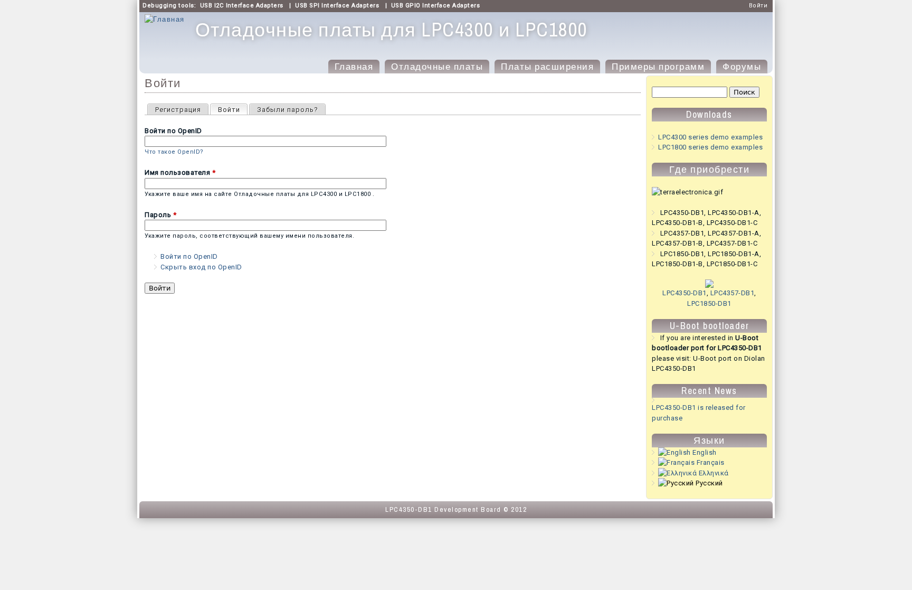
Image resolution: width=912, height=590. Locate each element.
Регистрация (178, 110)
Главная (354, 66)
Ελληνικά (713, 473)
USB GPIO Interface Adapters (435, 5)
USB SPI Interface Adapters (337, 5)
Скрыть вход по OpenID (201, 267)
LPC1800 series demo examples (710, 147)
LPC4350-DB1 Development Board (443, 509)
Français (710, 462)
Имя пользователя (180, 172)
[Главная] (165, 19)
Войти (758, 5)
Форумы (742, 66)
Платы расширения (547, 66)
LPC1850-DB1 (709, 303)
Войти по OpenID (173, 131)
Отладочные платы (437, 66)
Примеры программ (658, 66)
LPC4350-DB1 (684, 293)
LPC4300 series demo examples (710, 137)
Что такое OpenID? (174, 151)
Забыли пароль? (287, 110)
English (704, 452)
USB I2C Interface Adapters (241, 5)
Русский (708, 483)
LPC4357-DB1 (732, 293)
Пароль (160, 215)
